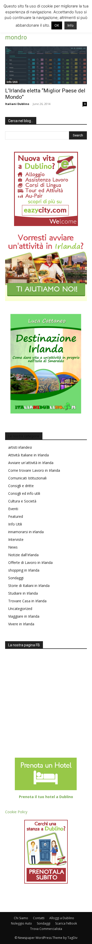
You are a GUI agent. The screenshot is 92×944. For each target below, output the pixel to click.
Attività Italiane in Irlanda (28, 455)
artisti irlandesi (20, 447)
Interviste (16, 539)
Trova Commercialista (46, 929)
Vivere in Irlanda (21, 623)
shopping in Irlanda (23, 570)
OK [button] (56, 25)
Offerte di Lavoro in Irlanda (30, 562)
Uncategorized (20, 608)
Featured (15, 516)
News (13, 547)
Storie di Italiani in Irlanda (29, 585)
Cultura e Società (22, 501)
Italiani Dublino (17, 104)
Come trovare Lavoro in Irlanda (34, 470)
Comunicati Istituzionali (27, 478)
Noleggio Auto (21, 923)
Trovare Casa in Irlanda (27, 600)
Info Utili (12, 82)
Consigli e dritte (21, 485)
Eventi (13, 508)
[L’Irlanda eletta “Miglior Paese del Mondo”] (46, 65)
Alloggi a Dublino (61, 918)
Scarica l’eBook (66, 923)
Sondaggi (16, 577)
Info (70, 25)
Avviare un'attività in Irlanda (30, 462)
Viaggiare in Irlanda (23, 616)
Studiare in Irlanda (23, 593)
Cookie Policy (16, 811)
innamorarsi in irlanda (26, 531)
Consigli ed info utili (24, 493)
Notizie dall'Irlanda (23, 554)
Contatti (38, 918)
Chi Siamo (21, 918)
